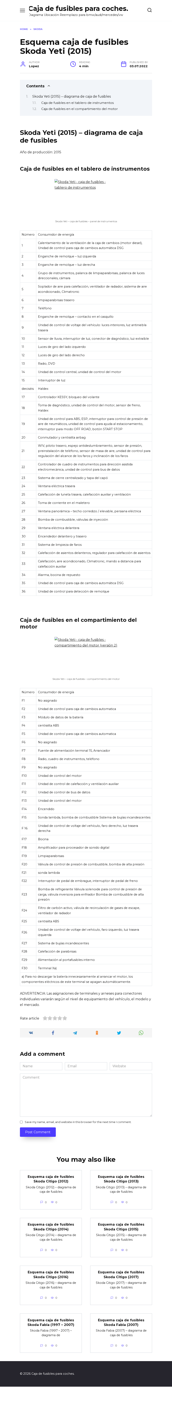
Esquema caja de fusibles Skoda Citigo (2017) (121, 1274)
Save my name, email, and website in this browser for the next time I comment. (78, 1122)
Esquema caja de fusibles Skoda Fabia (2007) (121, 1322)
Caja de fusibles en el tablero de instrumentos (77, 103)
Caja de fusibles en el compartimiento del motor (79, 109)
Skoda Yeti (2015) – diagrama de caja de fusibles (71, 96)
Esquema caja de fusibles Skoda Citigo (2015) (121, 1226)
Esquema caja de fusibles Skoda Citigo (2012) (51, 1179)
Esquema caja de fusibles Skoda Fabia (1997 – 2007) (50, 1322)
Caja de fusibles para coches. (78, 8)
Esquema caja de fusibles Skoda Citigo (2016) (51, 1274)
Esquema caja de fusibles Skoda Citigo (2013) (121, 1179)
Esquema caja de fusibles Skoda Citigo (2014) (51, 1226)
